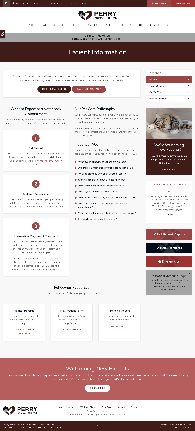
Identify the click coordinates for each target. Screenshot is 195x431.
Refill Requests (171, 248)
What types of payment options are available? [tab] (102, 162)
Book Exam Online (54, 89)
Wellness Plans (53, 25)
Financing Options (158, 98)
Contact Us (97, 388)
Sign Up (23, 333)
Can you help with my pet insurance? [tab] (97, 219)
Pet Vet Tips (155, 92)
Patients (110, 25)
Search (38, 427)
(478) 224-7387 (80, 3)
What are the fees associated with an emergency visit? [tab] (107, 213)
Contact (155, 25)
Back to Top (56, 427)
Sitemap (46, 427)
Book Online (159, 3)
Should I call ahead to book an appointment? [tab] (101, 179)
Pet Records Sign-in (171, 234)
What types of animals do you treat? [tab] (97, 191)
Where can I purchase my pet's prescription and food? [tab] (106, 197)
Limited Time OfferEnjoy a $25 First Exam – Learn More (96, 37)
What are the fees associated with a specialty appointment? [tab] (102, 205)
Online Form (70, 329)
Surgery (93, 25)
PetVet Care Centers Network (179, 427)
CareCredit (118, 325)
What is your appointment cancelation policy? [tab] (102, 185)
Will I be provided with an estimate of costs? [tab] (102, 173)
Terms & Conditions (25, 427)
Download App (21, 329)
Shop (141, 25)
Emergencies (183, 3)
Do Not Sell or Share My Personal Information (35, 424)
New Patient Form (43, 161)
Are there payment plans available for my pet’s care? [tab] (106, 168)
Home (59, 407)
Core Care (75, 25)
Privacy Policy (9, 424)
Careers (126, 25)
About (33, 25)
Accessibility (10, 427)
